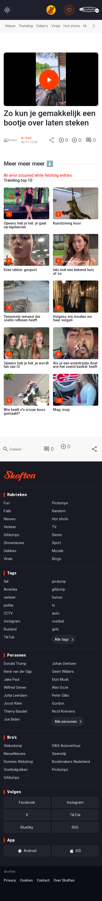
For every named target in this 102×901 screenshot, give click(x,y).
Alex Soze (60, 687)
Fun (7, 503)
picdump (59, 581)
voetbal (58, 621)
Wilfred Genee (15, 687)
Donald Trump (15, 663)
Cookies (26, 880)
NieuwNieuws (15, 753)
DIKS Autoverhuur (66, 745)
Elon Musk (60, 679)
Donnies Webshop (18, 761)
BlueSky (27, 827)
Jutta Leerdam (15, 695)
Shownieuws (14, 543)
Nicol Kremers (63, 711)
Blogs (56, 559)
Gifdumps (11, 535)
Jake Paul (11, 679)
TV (54, 527)
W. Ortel (26, 138)
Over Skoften (64, 880)
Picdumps (60, 503)
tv (53, 605)
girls (55, 629)
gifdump (58, 589)
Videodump (13, 745)
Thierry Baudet (15, 711)
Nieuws (10, 519)
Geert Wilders (63, 671)
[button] (93, 26)
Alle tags (62, 639)
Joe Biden (12, 719)
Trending (26, 26)
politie (8, 605)
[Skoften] (20, 475)
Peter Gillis (60, 695)
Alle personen (66, 721)
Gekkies (10, 551)
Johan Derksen (64, 663)
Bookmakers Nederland (71, 761)
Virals (55, 26)
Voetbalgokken (16, 769)
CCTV (8, 613)
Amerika (10, 589)
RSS (75, 827)
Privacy (10, 880)
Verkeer (10, 527)
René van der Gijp (18, 671)
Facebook (27, 802)
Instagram (12, 621)
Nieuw (10, 26)
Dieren (57, 535)
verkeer (10, 597)
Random (59, 511)
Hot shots (71, 26)
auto (55, 613)
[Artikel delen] (51, 140)
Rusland (10, 629)
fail (6, 581)
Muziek (57, 551)
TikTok (9, 637)
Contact (43, 880)
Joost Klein (13, 703)
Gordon (58, 703)
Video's (42, 26)
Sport (56, 543)
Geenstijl (59, 753)
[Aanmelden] (88, 9)
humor (57, 597)
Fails (7, 511)
